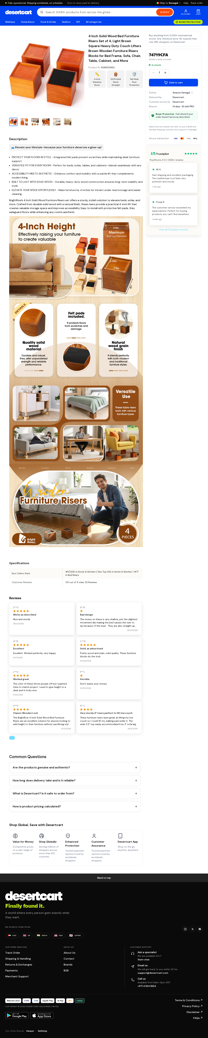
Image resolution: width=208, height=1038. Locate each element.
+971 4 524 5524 (147, 986)
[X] (193, 929)
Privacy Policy (192, 1006)
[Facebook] (200, 929)
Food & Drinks (48, 22)
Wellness (10, 22)
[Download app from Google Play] (16, 1015)
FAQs (198, 1018)
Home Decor (28, 22)
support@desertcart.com (153, 972)
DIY (78, 22)
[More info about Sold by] (192, 92)
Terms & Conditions (189, 1000)
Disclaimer (195, 1012)
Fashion (66, 22)
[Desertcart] (18, 12)
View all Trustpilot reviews (173, 229)
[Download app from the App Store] (41, 1015)
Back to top (104, 877)
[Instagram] (185, 929)
